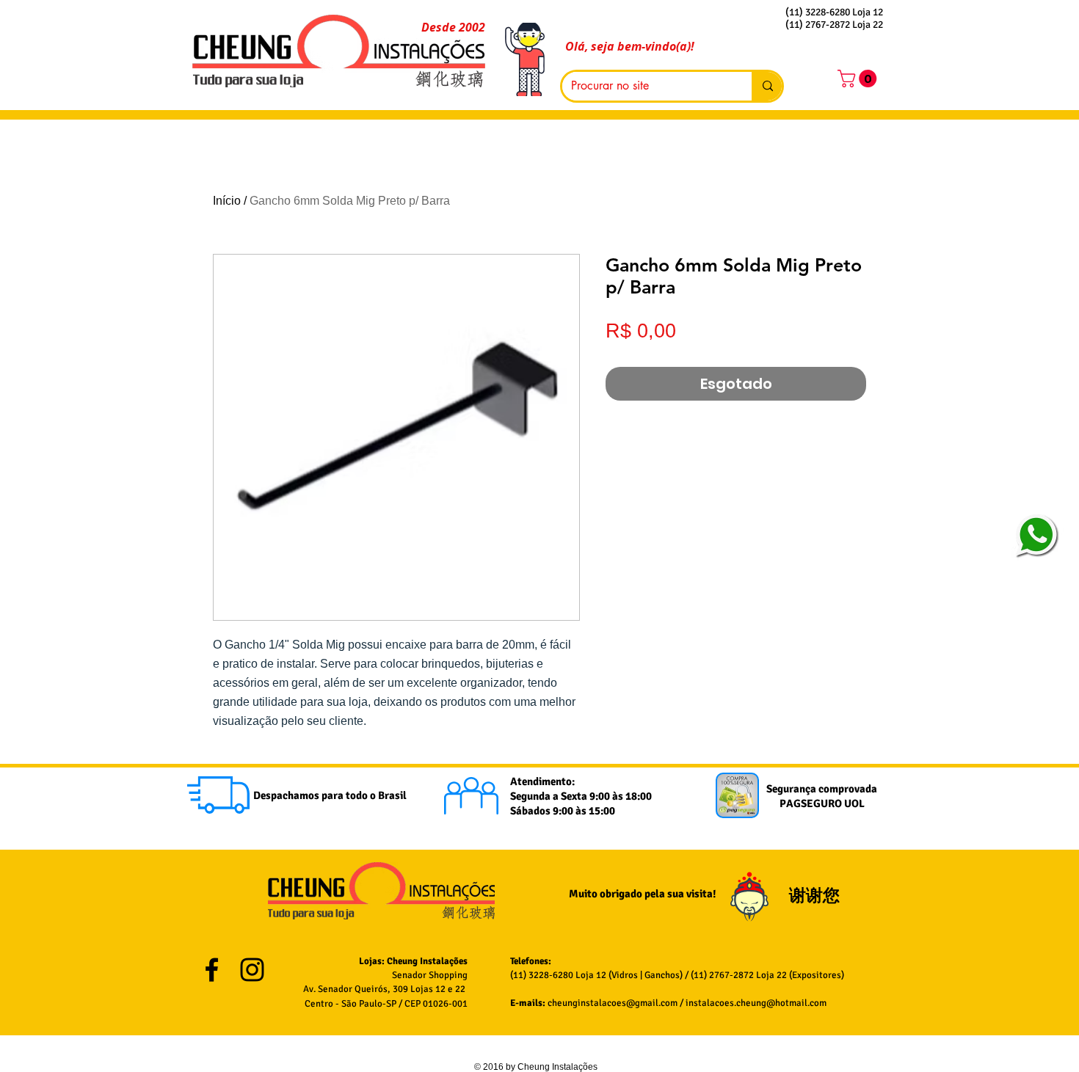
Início (227, 200)
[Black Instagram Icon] (252, 969)
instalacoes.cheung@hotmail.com (756, 1003)
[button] (859, 78)
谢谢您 (816, 895)
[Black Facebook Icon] (212, 969)
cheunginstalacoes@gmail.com (612, 1003)
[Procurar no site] (767, 86)
